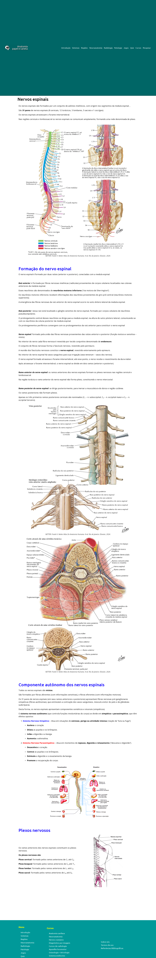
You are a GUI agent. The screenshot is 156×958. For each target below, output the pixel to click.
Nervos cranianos (56, 940)
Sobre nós (105, 942)
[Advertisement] (78, 904)
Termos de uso (107, 945)
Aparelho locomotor (58, 949)
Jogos (126, 48)
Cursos (138, 48)
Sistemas (75, 48)
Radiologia (108, 48)
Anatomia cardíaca (57, 933)
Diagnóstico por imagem (59, 943)
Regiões (84, 48)
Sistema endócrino (57, 955)
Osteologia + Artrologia (59, 952)
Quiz (132, 48)
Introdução (65, 48)
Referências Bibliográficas (112, 948)
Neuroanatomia (95, 48)
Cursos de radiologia (58, 946)
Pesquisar (147, 48)
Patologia (118, 48)
